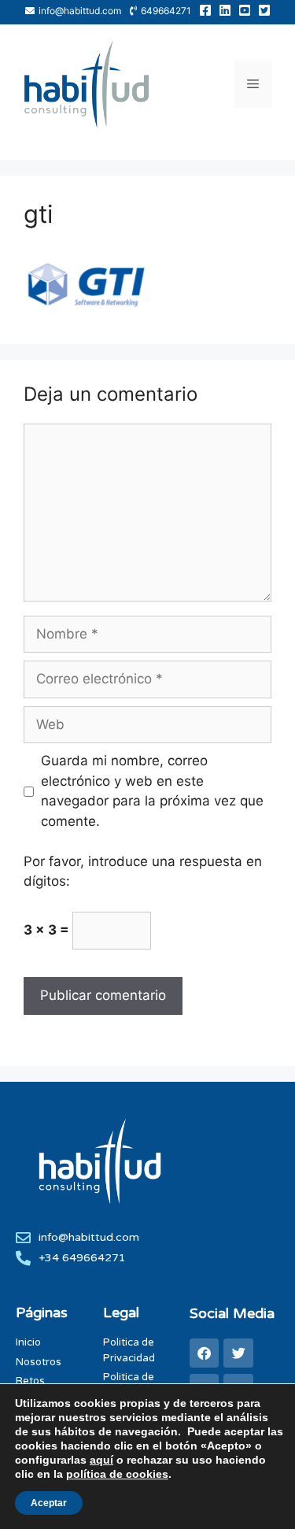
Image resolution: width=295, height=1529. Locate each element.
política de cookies (117, 1474)
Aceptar (49, 1503)
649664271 (166, 11)
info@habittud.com (80, 11)
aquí (101, 1459)
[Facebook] (204, 1353)
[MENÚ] (252, 84)
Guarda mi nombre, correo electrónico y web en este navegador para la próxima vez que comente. (152, 791)
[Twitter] (238, 1353)
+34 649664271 (82, 1257)
